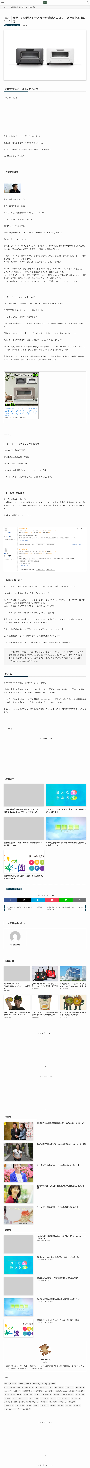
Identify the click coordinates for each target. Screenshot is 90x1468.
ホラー (53, 1398)
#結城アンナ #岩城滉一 (76, 1391)
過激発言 (77, 1405)
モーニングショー (63, 1398)
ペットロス (44, 1398)
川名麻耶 (44, 1402)
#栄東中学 (17, 1391)
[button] (10, 900)
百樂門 (36, 1405)
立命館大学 (44, 1405)
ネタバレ (7, 1398)
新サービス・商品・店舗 (12, 25)
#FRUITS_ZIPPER (25, 1384)
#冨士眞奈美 (59, 1387)
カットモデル (28, 1394)
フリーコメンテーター (20, 1398)
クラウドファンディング (43, 1394)
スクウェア (57, 1394)
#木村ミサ (7, 1391)
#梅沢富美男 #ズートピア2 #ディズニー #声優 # (38, 1391)
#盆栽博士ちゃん (61, 1391)
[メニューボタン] (2, 2)
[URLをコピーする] (79, 900)
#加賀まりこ (70, 1387)
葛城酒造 (60, 1405)
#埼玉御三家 (80, 1387)
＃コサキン (8, 1409)
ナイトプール (80, 1394)
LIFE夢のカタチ (9, 1394)
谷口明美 (68, 1405)
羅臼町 (52, 1405)
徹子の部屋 (53, 1402)
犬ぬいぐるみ (8, 1405)
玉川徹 (29, 1405)
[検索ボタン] (87, 2)
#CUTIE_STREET (10, 1384)
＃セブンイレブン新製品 (22, 1409)
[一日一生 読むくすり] (45, 2)
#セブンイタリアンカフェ (44, 1387)
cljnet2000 (15, 945)
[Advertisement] (22, 114)
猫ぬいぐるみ (20, 1405)
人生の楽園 (8, 1402)
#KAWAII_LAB (38, 1384)
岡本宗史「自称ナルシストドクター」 (26, 1402)
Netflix (19, 1394)
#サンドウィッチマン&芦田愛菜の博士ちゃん (18, 1387)
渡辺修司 (72, 1402)
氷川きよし (62, 1402)
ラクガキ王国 (76, 1398)
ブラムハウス (34, 1398)
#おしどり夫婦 (50, 1384)
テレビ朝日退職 (68, 1394)
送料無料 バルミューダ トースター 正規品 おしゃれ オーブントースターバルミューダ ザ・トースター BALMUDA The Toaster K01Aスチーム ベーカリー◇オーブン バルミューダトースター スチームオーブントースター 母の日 (21, 412)
